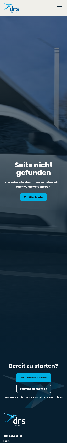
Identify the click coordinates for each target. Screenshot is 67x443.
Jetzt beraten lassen (33, 377)
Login (6, 441)
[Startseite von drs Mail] (10, 8)
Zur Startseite (33, 197)
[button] (60, 8)
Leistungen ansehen (33, 388)
